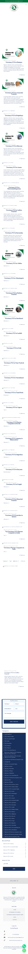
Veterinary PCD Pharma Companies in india (12, 832)
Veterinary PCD (7, 779)
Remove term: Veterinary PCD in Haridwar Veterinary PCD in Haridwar (12, 756)
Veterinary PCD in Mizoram (14, 146)
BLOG (15, 917)
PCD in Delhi (6, 741)
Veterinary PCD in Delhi (14, 348)
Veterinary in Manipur (8, 770)
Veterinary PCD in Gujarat (14, 407)
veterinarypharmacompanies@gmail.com (15, 1)
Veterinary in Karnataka (9, 768)
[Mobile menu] (26, 4)
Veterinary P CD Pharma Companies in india (13, 777)
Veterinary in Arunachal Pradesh (10, 764)
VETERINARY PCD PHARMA (14, 912)
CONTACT (15, 919)
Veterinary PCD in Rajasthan (14, 455)
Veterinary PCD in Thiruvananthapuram (14, 188)
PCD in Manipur (7, 745)
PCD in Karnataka (7, 743)
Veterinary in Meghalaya (9, 773)
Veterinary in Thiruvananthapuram (11, 775)
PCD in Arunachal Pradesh (9, 738)
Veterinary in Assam (8, 766)
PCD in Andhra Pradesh (9, 736)
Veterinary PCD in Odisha (14, 263)
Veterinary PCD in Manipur (14, 62)
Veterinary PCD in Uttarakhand (14, 378)
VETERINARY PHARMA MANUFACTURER (15, 914)
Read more (23, 74)
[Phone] (24, 946)
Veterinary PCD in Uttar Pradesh (14, 363)
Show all (23, 561)
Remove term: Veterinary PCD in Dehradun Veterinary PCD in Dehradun (12, 753)
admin (6, 60)
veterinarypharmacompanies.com (15, 940)
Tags (10, 561)
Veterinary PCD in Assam (14, 167)
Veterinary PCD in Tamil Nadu (14, 393)
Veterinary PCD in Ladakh (14, 333)
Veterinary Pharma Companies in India (14, 548)
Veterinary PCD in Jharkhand (14, 318)
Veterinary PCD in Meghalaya (14, 115)
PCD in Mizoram (7, 747)
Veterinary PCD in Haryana (14, 469)
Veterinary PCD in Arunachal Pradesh (14, 93)
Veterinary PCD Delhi (8, 782)
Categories (5, 561)
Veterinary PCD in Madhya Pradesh (14, 293)
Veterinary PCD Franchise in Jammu (14, 516)
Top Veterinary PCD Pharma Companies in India (14, 532)
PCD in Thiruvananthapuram (10, 750)
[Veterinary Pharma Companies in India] (14, 7)
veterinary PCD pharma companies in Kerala (13, 834)
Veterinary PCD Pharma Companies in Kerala (14, 423)
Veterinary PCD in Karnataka (14, 233)
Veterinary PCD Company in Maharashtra (14, 439)
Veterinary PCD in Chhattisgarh (14, 278)
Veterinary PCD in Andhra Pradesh (14, 210)
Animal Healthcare (8, 734)
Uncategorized (7, 761)
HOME (14, 909)
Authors (16, 561)
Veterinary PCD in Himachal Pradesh (14, 499)
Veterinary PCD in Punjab (14, 484)
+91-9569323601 (15, 934)
